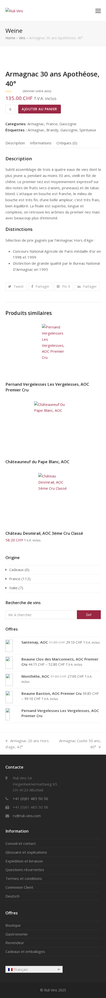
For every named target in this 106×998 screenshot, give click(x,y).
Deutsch (12, 896)
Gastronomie (16, 934)
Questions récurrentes (24, 869)
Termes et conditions (23, 878)
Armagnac (35, 123)
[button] (98, 10)
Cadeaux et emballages (25, 951)
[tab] (15, 143)
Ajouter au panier (39, 109)
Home (10, 38)
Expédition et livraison (24, 861)
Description (15, 142)
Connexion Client (19, 887)
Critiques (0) (66, 142)
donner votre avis (37, 91)
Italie (13, 587)
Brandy (52, 129)
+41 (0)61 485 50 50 (30, 798)
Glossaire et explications (26, 852)
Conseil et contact (20, 843)
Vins (22, 38)
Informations (41, 142)
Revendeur (14, 942)
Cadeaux (16, 569)
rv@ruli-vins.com (27, 815)
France (51, 123)
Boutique (13, 925)
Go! (88, 614)
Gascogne (67, 123)
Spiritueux (87, 129)
